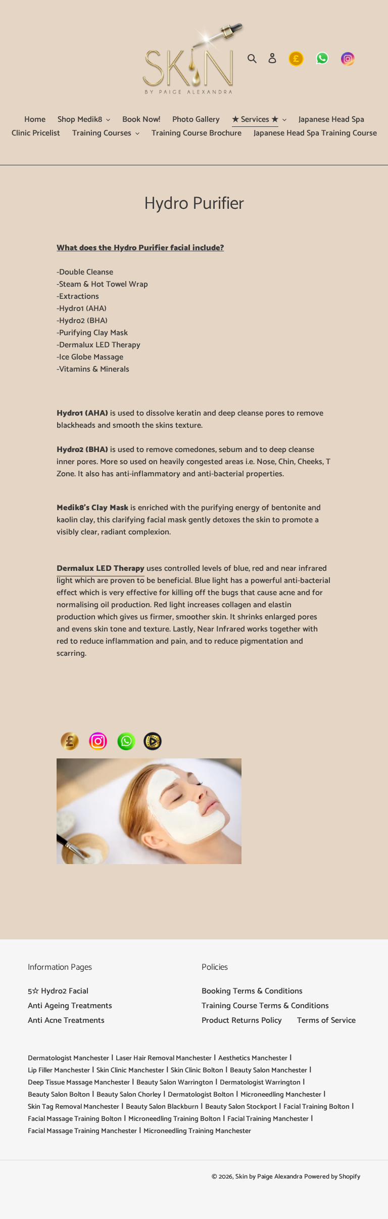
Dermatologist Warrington (260, 1083)
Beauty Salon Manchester (268, 1070)
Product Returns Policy (242, 1020)
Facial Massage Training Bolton (75, 1119)
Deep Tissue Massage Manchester (79, 1083)
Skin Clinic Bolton (197, 1070)
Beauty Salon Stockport (241, 1107)
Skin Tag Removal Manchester (73, 1107)
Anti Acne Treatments (66, 1020)
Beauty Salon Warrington (174, 1083)
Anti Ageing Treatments (70, 1006)
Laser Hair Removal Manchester (164, 1058)
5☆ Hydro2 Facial (58, 991)
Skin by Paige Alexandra (268, 1176)
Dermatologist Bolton (201, 1095)
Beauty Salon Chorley (128, 1095)
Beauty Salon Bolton (59, 1095)
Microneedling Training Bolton (174, 1119)
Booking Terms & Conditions (252, 991)
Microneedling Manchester (280, 1095)
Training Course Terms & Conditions (265, 1006)
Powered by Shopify (332, 1176)
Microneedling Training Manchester (197, 1131)
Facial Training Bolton (316, 1107)
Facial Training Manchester (268, 1119)
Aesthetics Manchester (252, 1058)
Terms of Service (326, 1020)
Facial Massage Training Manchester (82, 1131)
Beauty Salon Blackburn (162, 1107)
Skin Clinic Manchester (130, 1070)
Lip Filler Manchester (59, 1070)
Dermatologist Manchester (68, 1058)
